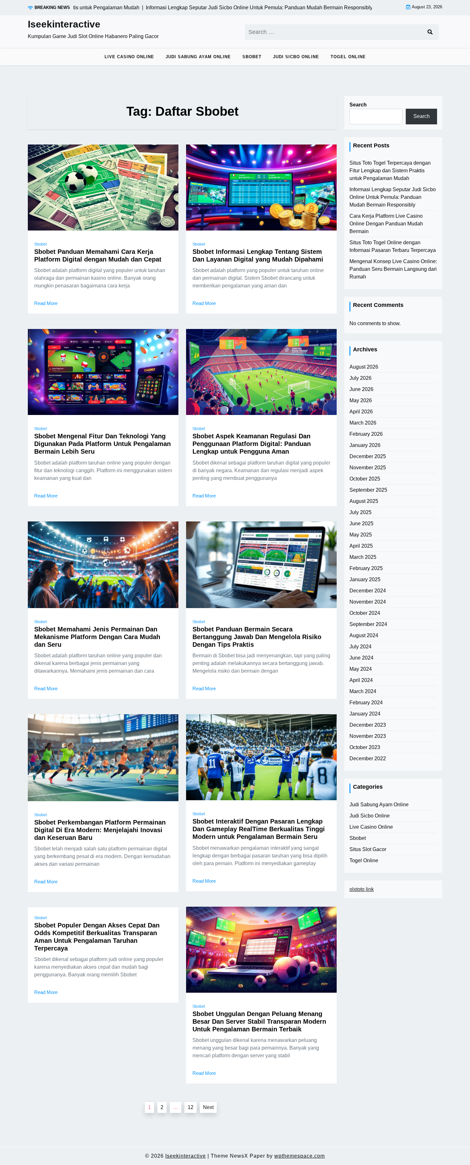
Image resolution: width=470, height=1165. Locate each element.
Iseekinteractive (64, 24)
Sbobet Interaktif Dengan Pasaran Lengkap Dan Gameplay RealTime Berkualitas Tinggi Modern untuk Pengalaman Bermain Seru (258, 829)
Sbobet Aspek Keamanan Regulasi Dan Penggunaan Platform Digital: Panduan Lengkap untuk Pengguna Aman (251, 444)
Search (358, 104)
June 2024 (361, 658)
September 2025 (368, 490)
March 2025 (362, 557)
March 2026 (362, 423)
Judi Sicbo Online (296, 56)
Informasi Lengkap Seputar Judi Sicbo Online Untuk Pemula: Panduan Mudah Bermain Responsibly (392, 197)
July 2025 (360, 512)
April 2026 (361, 411)
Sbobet (252, 56)
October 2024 (364, 613)
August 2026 (363, 367)
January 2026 (364, 445)
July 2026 (360, 378)
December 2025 (367, 456)
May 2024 (360, 669)
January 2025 (364, 579)
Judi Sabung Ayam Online (198, 56)
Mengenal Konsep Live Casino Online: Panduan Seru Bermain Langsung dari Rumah (393, 269)
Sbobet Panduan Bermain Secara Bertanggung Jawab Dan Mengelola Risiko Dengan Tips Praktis (256, 637)
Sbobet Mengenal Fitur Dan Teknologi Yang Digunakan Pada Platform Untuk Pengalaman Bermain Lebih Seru (102, 444)
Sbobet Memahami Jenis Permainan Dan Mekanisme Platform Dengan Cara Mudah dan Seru (97, 637)
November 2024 (367, 602)
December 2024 (367, 590)
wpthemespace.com (299, 1156)
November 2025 (367, 467)
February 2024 (366, 702)
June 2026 (361, 389)
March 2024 (362, 691)
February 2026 (366, 434)
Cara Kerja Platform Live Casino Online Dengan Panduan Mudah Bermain (386, 223)
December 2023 (367, 725)
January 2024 (364, 713)
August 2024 (363, 635)
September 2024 (368, 624)
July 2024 (360, 646)
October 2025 (364, 478)
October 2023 (364, 747)
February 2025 (366, 568)
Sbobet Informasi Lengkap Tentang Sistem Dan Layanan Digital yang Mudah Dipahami (257, 255)
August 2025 (363, 501)
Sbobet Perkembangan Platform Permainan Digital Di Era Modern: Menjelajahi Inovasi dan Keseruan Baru (100, 830)
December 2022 (367, 758)
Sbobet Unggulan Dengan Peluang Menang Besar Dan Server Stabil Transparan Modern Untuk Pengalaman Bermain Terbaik (259, 1021)
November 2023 (367, 736)
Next (208, 1107)
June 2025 (361, 523)
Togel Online (348, 56)
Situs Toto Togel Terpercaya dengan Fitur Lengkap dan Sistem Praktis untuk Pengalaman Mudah (390, 170)
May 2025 (360, 534)
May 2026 (360, 400)
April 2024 (361, 680)
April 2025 (361, 546)
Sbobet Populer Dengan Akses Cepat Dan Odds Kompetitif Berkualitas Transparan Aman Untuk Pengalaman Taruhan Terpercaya (97, 937)
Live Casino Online (129, 56)
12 (190, 1107)
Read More (46, 303)
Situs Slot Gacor (367, 849)
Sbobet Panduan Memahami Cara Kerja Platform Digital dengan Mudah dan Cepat (97, 255)
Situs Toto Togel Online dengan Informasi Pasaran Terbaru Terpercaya (392, 246)
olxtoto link (361, 889)
